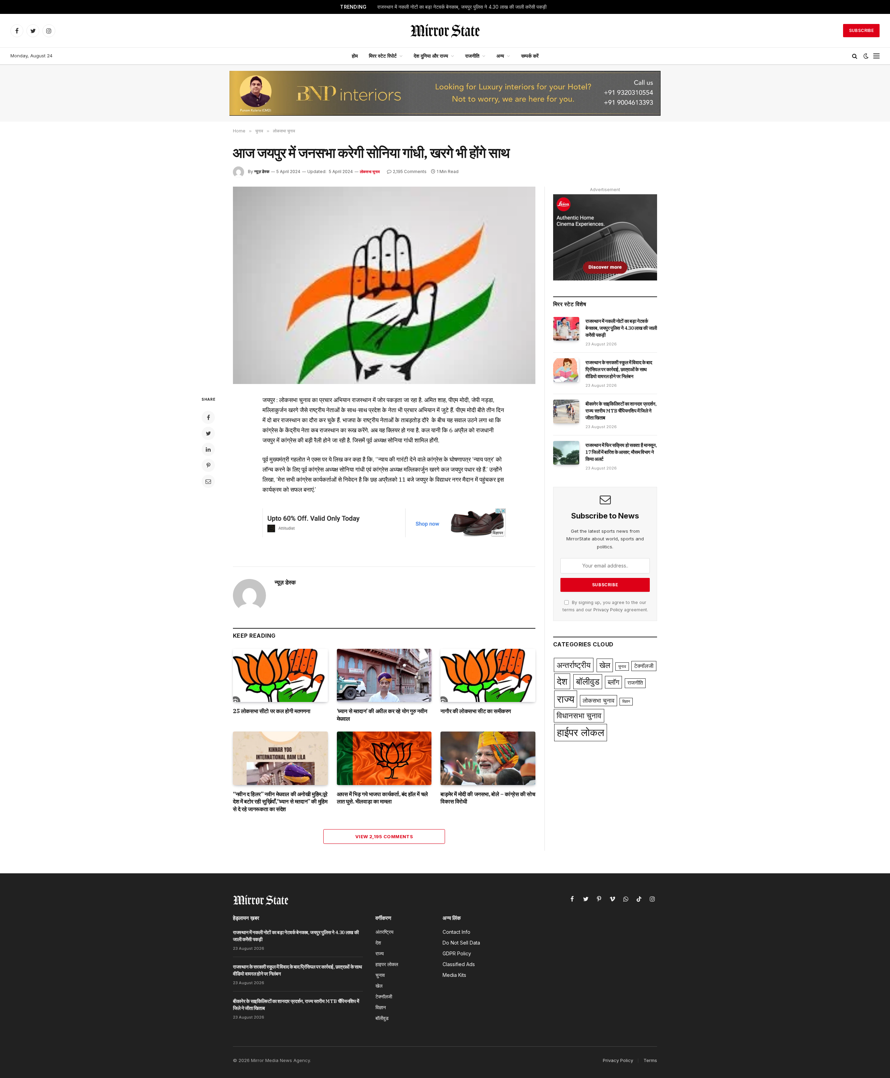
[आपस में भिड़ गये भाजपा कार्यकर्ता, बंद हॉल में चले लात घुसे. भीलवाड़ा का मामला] (384, 758)
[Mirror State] (445, 30)
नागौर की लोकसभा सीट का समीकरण (475, 711)
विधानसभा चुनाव (579, 715)
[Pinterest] (208, 465)
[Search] (855, 56)
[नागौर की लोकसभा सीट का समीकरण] (487, 675)
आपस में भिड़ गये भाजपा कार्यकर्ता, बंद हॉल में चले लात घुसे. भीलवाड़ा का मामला (382, 798)
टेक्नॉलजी (644, 666)
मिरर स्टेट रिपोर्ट (383, 56)
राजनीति (472, 56)
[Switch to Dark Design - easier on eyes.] (866, 56)
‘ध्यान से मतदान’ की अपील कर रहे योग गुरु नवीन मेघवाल (382, 715)
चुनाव (622, 666)
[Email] (208, 481)
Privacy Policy (608, 609)
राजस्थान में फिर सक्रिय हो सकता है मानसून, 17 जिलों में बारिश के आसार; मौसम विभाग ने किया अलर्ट (621, 452)
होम (355, 56)
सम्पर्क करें (530, 56)
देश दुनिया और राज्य (431, 56)
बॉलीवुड (587, 681)
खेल (604, 665)
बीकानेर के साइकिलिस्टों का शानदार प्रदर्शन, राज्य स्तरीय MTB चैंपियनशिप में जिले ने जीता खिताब (621, 411)
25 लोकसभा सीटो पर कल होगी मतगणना (271, 711)
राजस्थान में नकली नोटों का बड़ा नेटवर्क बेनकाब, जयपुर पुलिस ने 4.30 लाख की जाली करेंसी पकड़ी (621, 328)
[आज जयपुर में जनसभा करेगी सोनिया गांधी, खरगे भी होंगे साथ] (384, 285)
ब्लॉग (613, 682)
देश (562, 681)
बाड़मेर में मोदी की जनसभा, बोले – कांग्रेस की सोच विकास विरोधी (487, 798)
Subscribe (861, 30)
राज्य (565, 699)
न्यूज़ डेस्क (261, 171)
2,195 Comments (410, 171)
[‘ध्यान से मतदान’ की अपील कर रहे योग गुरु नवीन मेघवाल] (384, 675)
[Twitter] (208, 433)
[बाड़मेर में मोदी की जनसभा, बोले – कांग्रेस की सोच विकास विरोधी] (487, 758)
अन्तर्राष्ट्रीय (574, 665)
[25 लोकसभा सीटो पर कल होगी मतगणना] (280, 675)
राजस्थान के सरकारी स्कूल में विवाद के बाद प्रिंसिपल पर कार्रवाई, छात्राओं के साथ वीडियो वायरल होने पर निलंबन (453, 7)
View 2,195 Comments (384, 836)
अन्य (500, 56)
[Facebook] (208, 417)
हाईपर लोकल (580, 732)
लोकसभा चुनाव (370, 171)
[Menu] (876, 56)
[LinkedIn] (208, 449)
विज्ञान (626, 701)
